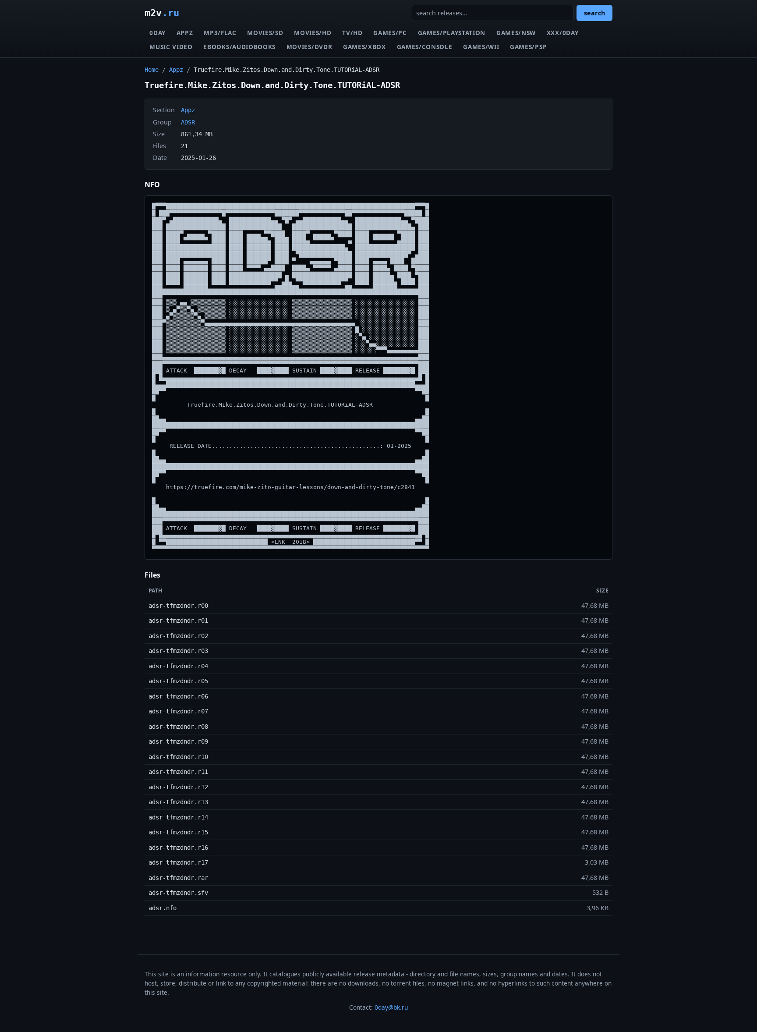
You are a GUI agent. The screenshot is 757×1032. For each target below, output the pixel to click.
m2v (162, 13)
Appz (185, 32)
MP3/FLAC (220, 32)
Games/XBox (364, 47)
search (594, 13)
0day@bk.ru (391, 1007)
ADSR (188, 122)
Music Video (170, 47)
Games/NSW (516, 32)
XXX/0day (562, 32)
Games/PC (390, 32)
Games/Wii (481, 47)
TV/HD (352, 32)
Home (152, 69)
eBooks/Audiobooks (239, 47)
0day (157, 32)
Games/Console (425, 47)
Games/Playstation (452, 32)
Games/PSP (528, 47)
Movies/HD (312, 32)
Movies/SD (265, 32)
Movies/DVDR (309, 47)
